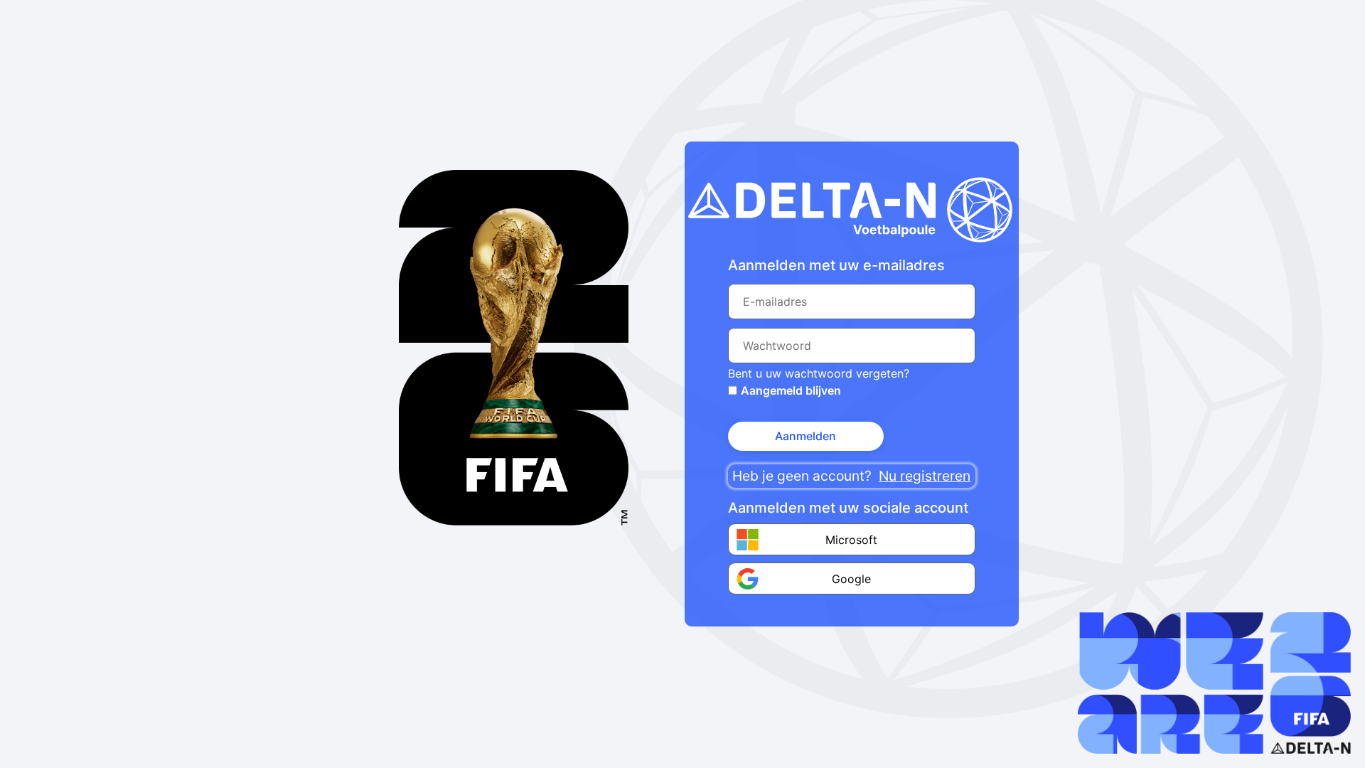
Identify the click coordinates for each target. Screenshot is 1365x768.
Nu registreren (924, 475)
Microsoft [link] (851, 540)
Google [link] (851, 579)
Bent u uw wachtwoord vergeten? (818, 373)
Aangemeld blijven (791, 390)
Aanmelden (805, 436)
